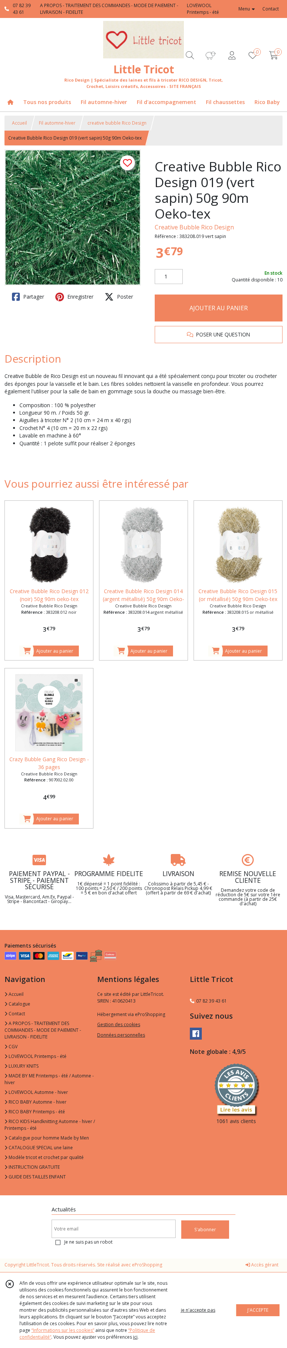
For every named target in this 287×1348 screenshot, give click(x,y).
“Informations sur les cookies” (62, 1330)
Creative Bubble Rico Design (194, 227)
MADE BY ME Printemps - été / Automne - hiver (49, 1079)
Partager (33, 296)
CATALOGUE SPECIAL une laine (40, 1147)
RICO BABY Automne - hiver (37, 1102)
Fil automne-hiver (57, 123)
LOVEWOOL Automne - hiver (37, 1092)
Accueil (19, 123)
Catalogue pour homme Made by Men (48, 1138)
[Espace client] (232, 55)
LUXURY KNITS (22, 1066)
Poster (124, 296)
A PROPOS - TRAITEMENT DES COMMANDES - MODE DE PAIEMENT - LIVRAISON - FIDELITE (42, 1030)
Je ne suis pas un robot (88, 1242)
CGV (12, 1046)
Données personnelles (121, 1035)
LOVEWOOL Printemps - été (37, 1056)
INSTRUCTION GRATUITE (33, 1167)
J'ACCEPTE (257, 1310)
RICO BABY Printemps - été (36, 1111)
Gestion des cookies (118, 1024)
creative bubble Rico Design (116, 123)
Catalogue (18, 1004)
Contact (270, 9)
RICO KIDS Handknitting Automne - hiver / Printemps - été (49, 1124)
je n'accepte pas (198, 1310)
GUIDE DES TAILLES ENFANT (36, 1177)
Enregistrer (79, 296)
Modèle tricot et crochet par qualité (45, 1157)
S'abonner (205, 1229)
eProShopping (147, 1265)
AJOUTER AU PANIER (218, 308)
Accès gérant (264, 1265)
